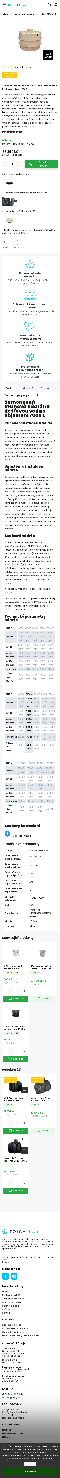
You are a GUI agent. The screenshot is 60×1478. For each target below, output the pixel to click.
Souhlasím (30, 1471)
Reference (7, 1309)
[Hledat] (50, 4)
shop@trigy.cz (12, 1397)
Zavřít (52, 252)
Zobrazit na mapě (14, 1418)
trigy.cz (6, 1262)
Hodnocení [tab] (26, 388)
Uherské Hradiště (14, 1433)
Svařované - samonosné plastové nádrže (40, 912)
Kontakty (7, 1313)
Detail (45, 998)
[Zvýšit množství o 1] (19, 164)
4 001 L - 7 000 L (37, 898)
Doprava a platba (11, 1325)
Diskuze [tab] (45, 388)
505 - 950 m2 (36, 865)
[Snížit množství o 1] (5, 164)
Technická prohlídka (13, 1299)
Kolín (7, 1437)
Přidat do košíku (44, 164)
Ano (31, 873)
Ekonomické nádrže (39, 850)
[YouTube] (14, 1276)
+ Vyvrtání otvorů (20, 211)
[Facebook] (5, 1276)
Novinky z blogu (10, 1306)
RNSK (31, 905)
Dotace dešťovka (11, 1302)
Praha (8, 1430)
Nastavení (30, 1464)
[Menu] (4, 4)
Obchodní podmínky (13, 1332)
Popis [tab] (9, 388)
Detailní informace (12, 131)
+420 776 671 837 (13, 1394)
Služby (5, 1291)
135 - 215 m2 (35, 857)
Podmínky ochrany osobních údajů (20, 1335)
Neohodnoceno (23, 67)
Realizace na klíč (11, 1295)
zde (50, 1458)
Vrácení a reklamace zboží (16, 1328)
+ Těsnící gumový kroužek (24, 192)
